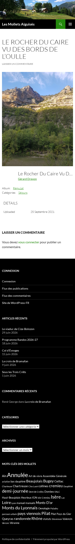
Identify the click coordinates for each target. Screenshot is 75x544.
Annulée (17, 474)
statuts (47, 518)
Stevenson (57, 519)
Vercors (5, 523)
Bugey (48, 481)
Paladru (54, 508)
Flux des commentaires (16, 295)
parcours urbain (9, 514)
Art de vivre (35, 476)
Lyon (13, 503)
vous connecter (28, 242)
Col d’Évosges (10, 350)
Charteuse (7, 486)
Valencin (67, 518)
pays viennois (29, 513)
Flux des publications (15, 288)
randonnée (22, 518)
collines (43, 486)
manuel (21, 503)
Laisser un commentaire (17, 63)
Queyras (7, 518)
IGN (34, 497)
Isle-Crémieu (44, 497)
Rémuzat (18, 188)
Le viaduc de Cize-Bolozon (18, 329)
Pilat (45, 513)
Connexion (9, 281)
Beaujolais (34, 481)
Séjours (22, 192)
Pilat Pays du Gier (61, 514)
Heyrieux (26, 497)
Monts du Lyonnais (20, 507)
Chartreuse (20, 486)
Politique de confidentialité (16, 539)
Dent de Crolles (36, 491)
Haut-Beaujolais (11, 497)
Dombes (49, 491)
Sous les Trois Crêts (14, 372)
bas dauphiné (18, 481)
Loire (6, 502)
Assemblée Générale (55, 476)
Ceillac (58, 481)
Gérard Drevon (27, 179)
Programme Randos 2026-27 (20, 339)
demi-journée (15, 491)
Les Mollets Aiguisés (18, 24)
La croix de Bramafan (15, 361)
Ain (4, 476)
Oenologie (44, 508)
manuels (30, 503)
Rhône (36, 518)
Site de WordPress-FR (15, 302)
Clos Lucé (33, 486)
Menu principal (70, 24)
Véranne (14, 522)
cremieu (56, 485)
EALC (57, 491)
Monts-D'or (44, 503)
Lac (63, 497)
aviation (6, 481)
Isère (56, 497)
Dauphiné (68, 486)
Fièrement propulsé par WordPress (51, 539)
